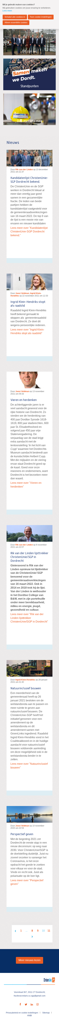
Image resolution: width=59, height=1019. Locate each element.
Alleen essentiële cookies (16, 22)
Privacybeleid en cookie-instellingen (22, 1013)
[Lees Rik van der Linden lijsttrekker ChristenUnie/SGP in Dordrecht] (29, 533)
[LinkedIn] (32, 1004)
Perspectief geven (21, 834)
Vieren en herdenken (23, 400)
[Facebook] (20, 1004)
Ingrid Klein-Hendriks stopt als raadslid (27, 304)
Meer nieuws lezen (29, 960)
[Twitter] (26, 1004)
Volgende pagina (32, 936)
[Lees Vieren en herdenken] (29, 380)
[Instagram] (37, 1004)
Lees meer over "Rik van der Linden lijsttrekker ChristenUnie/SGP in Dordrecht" (29, 618)
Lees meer (7, 11)
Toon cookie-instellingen (41, 17)
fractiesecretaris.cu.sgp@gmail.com (29, 996)
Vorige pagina (15, 931)
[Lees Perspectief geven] (29, 814)
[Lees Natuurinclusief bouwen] (29, 668)
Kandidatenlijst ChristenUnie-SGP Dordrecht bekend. (29, 180)
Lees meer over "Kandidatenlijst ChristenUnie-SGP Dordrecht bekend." (29, 231)
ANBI (29, 1015)
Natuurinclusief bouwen (25, 688)
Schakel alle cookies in (15, 17)
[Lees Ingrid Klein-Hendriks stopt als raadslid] (29, 282)
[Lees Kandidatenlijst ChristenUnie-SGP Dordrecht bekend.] (29, 158)
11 (49, 931)
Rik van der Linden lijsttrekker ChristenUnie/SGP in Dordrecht (29, 557)
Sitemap (46, 1013)
